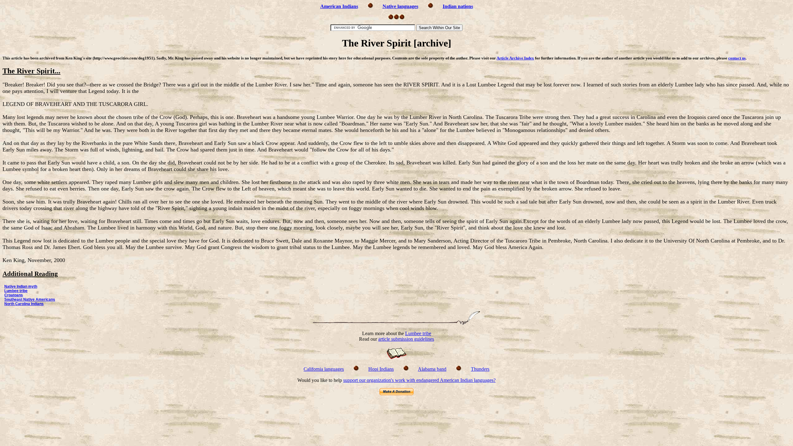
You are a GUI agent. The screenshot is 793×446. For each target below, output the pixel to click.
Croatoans (13, 295)
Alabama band (432, 369)
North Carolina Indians (24, 304)
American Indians (339, 6)
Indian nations (458, 6)
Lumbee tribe (16, 291)
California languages (324, 369)
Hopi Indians (381, 369)
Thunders (480, 369)
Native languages (400, 6)
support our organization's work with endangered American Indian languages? (419, 380)
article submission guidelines (406, 339)
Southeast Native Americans (29, 299)
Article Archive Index (515, 58)
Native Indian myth (20, 286)
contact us (737, 58)
